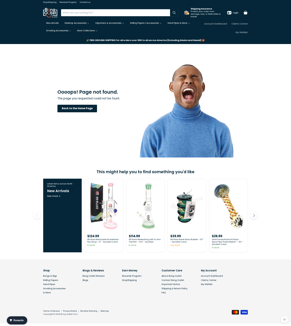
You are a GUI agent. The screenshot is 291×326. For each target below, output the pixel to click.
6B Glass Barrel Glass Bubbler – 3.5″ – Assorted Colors (186, 240)
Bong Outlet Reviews (94, 275)
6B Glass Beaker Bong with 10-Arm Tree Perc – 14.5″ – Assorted (145, 240)
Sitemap (104, 311)
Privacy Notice (70, 311)
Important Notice (171, 284)
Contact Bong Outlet (173, 280)
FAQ (164, 292)
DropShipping (50, 2)
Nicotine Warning (88, 311)
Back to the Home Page (77, 108)
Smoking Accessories (54, 288)
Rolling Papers (50, 280)
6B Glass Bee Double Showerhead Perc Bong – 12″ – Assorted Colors (103, 240)
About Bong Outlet (172, 275)
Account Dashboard (215, 23)
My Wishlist (242, 32)
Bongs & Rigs (50, 275)
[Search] (174, 12)
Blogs (85, 280)
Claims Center (239, 23)
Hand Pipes (49, 284)
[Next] (254, 215)
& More (47, 292)
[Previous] (37, 215)
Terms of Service (51, 311)
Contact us (85, 2)
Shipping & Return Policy (174, 288)
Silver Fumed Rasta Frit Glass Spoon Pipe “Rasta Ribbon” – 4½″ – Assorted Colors (227, 242)
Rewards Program (68, 2)
